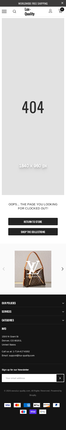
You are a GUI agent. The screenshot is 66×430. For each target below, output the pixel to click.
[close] (62, 3)
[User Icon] (50, 11)
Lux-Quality (30, 11)
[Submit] (60, 378)
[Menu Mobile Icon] (4, 11)
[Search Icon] (14, 11)
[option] (33, 269)
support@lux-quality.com (22, 355)
